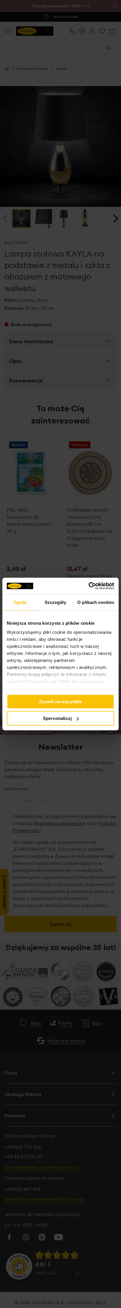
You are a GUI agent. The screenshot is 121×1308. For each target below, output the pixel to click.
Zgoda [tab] (20, 602)
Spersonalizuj (57, 718)
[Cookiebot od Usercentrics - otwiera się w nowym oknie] (88, 586)
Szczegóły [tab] (55, 602)
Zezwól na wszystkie (60, 701)
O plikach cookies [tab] (95, 602)
